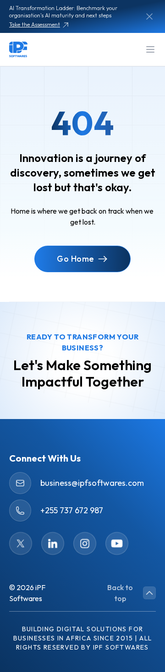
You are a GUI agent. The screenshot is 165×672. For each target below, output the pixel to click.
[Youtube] (116, 543)
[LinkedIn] (52, 543)
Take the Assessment (34, 24)
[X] (20, 543)
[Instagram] (84, 543)
